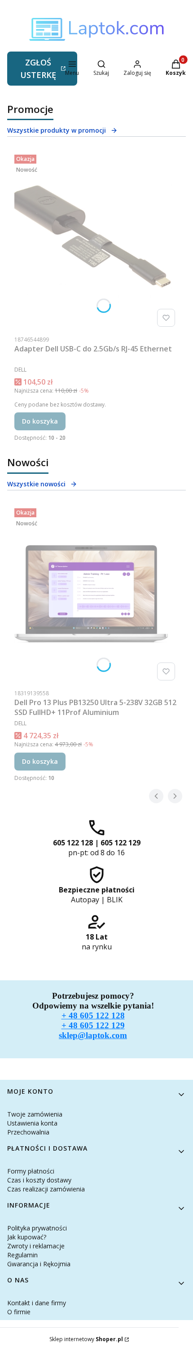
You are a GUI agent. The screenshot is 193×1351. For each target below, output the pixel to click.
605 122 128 (73, 843)
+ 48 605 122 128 (93, 1015)
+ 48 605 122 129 (93, 1025)
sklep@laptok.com (93, 1035)
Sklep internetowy (86, 1339)
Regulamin (22, 1255)
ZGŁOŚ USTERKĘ (38, 68)
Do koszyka (40, 421)
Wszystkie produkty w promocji (56, 130)
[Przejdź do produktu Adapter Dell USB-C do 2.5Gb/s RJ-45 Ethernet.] (96, 240)
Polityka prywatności (37, 1228)
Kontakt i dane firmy (36, 1303)
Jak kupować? (26, 1237)
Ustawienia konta (32, 1123)
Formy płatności (30, 1171)
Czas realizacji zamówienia (46, 1189)
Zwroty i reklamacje (36, 1246)
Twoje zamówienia (34, 1114)
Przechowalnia (28, 1132)
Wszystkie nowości (36, 484)
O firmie (19, 1312)
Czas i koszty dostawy (39, 1180)
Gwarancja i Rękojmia (38, 1264)
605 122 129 (120, 843)
